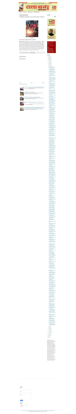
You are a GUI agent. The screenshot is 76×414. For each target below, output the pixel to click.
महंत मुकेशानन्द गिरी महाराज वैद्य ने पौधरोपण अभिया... (52, 203)
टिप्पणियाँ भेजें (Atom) (24, 84)
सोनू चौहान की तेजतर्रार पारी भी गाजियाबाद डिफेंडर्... (52, 283)
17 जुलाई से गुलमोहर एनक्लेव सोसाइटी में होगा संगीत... (52, 244)
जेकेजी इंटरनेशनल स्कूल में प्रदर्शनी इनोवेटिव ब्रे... (51, 304)
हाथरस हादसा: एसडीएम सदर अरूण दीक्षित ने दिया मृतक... (52, 310)
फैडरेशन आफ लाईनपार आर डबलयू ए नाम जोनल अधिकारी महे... (52, 275)
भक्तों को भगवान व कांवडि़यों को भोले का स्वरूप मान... (52, 188)
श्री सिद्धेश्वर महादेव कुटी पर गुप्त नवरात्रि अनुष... (52, 237)
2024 (49, 58)
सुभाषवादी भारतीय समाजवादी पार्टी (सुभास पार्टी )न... (52, 150)
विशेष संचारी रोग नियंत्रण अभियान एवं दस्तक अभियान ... (52, 268)
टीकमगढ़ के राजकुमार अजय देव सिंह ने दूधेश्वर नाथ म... (52, 140)
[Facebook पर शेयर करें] (33, 52)
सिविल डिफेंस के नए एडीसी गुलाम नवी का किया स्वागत (52, 291)
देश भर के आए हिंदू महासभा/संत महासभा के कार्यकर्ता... (52, 192)
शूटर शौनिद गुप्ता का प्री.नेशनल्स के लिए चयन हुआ (52, 220)
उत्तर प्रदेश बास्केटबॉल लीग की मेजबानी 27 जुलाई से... (52, 129)
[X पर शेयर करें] (32, 52)
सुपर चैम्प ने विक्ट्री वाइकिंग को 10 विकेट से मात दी (52, 322)
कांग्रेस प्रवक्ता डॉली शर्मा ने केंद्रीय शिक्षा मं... (52, 279)
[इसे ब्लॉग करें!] (31, 52)
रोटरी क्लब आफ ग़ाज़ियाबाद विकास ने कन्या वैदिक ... (52, 205)
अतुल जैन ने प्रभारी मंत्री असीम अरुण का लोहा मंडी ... (52, 287)
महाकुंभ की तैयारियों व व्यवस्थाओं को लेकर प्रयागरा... (52, 224)
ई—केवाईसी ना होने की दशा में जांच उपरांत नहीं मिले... (52, 122)
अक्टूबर (50, 62)
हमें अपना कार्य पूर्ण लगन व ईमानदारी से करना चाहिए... (52, 320)
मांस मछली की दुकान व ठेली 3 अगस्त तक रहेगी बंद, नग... (52, 174)
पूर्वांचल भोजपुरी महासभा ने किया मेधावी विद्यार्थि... (52, 270)
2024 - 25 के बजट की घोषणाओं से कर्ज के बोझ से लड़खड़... (52, 154)
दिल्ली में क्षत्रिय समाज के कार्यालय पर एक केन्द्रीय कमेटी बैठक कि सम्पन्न (32, 97)
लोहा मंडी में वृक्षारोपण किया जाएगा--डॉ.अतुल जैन (51, 252)
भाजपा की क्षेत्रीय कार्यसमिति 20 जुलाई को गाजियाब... (52, 217)
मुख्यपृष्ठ (32, 82)
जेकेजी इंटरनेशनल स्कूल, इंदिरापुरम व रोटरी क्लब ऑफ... (51, 302)
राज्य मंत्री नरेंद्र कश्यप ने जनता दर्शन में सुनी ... (52, 194)
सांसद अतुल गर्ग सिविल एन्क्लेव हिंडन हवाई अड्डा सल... (52, 162)
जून (49, 326)
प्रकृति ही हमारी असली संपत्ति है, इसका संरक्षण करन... (52, 112)
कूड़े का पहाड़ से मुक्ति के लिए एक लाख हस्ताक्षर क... (52, 176)
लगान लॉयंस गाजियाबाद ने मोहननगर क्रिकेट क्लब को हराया (52, 297)
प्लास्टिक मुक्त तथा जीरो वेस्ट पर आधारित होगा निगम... (52, 213)
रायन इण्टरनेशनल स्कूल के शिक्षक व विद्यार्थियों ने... (52, 116)
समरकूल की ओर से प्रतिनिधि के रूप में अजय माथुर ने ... (52, 133)
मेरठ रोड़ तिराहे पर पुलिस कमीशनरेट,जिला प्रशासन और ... (52, 88)
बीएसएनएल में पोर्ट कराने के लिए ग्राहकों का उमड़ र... (52, 123)
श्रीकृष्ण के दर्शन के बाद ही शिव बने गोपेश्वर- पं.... (52, 164)
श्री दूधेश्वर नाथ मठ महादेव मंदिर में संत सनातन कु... (52, 262)
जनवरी (49, 332)
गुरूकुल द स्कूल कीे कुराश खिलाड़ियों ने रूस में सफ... (52, 318)
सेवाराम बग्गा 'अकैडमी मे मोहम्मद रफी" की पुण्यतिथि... (52, 98)
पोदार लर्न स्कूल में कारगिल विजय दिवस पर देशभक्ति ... (52, 127)
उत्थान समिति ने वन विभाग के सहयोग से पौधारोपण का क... (52, 180)
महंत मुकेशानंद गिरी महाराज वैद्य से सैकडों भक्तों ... (52, 166)
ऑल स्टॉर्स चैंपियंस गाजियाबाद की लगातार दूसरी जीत (52, 230)
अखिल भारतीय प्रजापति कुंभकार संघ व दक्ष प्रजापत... (52, 172)
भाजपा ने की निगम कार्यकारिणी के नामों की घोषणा (52, 215)
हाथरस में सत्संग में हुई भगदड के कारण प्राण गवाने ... (52, 314)
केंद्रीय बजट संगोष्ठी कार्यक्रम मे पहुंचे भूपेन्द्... (52, 106)
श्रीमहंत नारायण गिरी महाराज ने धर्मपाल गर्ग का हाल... (52, 104)
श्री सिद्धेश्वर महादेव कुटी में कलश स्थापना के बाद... (52, 306)
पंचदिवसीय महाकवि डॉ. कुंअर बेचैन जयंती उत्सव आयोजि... (52, 324)
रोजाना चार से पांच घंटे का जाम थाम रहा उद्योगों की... (52, 67)
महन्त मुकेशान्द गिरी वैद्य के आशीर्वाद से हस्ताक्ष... (51, 144)
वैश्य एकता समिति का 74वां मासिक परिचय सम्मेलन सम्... (52, 246)
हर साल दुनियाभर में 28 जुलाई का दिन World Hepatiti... (52, 78)
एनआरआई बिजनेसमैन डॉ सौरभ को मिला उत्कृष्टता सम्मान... (52, 100)
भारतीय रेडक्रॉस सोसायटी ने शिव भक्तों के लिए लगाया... (52, 69)
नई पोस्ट (20, 82)
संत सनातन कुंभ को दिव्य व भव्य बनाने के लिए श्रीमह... (52, 256)
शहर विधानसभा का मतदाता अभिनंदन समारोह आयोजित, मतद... (52, 312)
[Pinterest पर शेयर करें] (34, 52)
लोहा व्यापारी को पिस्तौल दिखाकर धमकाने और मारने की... (52, 75)
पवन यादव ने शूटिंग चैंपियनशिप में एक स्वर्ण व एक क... (52, 235)
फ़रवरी (49, 331)
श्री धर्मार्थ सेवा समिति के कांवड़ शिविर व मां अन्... (52, 131)
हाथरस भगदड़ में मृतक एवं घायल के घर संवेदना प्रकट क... (52, 293)
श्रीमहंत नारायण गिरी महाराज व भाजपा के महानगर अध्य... (52, 233)
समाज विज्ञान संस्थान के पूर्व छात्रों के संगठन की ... (52, 277)
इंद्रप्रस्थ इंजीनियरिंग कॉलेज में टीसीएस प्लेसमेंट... (52, 308)
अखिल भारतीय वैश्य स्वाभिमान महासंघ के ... (52, 258)
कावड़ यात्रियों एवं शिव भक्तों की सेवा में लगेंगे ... (52, 94)
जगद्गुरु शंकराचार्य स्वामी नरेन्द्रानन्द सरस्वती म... (52, 264)
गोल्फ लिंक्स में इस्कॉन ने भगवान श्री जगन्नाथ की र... (52, 248)
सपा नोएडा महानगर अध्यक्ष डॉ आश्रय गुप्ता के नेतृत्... (52, 120)
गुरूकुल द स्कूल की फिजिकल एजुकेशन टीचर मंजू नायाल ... (52, 272)
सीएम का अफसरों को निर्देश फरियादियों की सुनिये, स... (52, 254)
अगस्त (49, 64)
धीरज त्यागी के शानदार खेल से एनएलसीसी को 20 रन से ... (52, 125)
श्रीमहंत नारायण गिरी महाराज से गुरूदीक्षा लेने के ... (52, 190)
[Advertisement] (55, 368)
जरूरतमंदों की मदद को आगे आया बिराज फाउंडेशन (29, 92)
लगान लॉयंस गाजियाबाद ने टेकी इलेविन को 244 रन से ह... (52, 226)
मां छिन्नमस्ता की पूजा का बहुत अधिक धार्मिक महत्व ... (52, 281)
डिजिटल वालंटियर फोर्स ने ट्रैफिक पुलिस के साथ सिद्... (52, 71)
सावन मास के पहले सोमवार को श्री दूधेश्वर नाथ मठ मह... (52, 160)
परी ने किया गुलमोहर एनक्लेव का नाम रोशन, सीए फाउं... (52, 73)
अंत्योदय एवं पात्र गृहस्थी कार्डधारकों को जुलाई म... (52, 294)
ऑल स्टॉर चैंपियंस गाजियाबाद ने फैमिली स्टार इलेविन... (52, 239)
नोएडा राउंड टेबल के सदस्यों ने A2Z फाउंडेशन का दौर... (52, 299)
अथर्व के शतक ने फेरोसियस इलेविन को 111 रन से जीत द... (52, 242)
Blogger (42, 411)
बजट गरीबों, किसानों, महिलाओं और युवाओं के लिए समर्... (52, 108)
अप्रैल (49, 328)
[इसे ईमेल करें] (30, 52)
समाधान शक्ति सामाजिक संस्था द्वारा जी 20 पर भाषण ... (52, 186)
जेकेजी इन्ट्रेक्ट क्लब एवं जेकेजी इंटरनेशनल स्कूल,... (52, 156)
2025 (49, 57)
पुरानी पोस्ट (43, 82)
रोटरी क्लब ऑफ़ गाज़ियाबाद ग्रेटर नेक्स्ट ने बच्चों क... (52, 207)
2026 (49, 56)
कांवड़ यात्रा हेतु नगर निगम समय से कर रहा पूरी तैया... (52, 138)
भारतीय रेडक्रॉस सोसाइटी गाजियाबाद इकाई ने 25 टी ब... (52, 136)
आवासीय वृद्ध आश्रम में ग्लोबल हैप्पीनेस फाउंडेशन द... (52, 102)
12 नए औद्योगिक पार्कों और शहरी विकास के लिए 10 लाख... (52, 146)
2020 (49, 336)
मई (49, 327)
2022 (49, 335)
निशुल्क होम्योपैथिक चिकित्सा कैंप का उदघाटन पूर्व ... (52, 110)
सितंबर (49, 63)
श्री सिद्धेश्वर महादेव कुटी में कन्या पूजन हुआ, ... (52, 289)
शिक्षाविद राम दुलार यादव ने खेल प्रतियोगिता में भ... (52, 199)
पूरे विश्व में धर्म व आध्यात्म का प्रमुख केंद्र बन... (52, 196)
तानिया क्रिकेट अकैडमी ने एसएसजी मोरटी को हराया (52, 142)
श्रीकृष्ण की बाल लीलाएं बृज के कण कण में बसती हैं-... (52, 178)
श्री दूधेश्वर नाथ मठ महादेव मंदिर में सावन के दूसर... (52, 96)
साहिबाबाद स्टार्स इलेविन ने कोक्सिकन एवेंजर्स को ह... (52, 170)
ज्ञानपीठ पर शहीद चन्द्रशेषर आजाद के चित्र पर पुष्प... (52, 118)
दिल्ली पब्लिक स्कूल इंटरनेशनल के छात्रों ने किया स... (52, 182)
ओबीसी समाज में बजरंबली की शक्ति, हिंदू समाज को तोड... (52, 92)
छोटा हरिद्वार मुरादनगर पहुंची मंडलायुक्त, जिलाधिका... (52, 209)
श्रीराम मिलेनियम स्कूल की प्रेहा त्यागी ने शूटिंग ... (52, 232)
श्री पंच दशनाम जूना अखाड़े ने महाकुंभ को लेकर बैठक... (52, 197)
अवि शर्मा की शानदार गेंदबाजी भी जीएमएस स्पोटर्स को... (52, 80)
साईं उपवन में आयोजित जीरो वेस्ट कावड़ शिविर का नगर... (52, 84)
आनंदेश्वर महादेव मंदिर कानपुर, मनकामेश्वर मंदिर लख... (52, 114)
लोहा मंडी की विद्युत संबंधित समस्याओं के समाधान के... (52, 211)
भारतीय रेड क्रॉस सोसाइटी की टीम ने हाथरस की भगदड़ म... (52, 285)
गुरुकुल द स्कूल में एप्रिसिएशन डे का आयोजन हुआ (52, 168)
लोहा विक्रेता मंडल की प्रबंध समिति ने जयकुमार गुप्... (52, 266)
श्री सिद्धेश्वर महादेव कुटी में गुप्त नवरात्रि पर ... (52, 316)
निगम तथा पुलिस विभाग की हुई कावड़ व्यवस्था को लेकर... (52, 90)
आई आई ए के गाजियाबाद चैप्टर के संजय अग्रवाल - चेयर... (52, 148)
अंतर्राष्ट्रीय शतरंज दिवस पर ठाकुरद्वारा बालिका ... (52, 184)
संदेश (22, 404)
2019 (49, 337)
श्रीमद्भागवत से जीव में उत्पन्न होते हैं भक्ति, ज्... (52, 228)
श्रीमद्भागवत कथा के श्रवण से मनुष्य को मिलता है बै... (52, 152)
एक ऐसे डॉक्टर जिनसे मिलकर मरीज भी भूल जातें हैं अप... (52, 85)
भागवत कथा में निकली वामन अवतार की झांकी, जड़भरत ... (52, 201)
